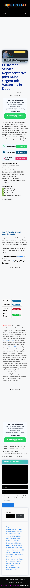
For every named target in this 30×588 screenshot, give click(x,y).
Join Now (23, 146)
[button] (26, 13)
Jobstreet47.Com (8, 340)
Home (7, 579)
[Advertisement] (15, 32)
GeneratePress (24, 585)
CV (13, 261)
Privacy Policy (14, 579)
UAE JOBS (7, 446)
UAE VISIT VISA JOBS (18, 446)
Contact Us (19, 582)
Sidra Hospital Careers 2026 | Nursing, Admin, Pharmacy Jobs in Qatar (14, 545)
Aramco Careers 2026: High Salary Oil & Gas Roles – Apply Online (13, 538)
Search (8, 513)
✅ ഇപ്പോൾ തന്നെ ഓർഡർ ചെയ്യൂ (15, 116)
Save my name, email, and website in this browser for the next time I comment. (15, 498)
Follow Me (22, 158)
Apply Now (20, 257)
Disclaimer (11, 582)
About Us (22, 579)
